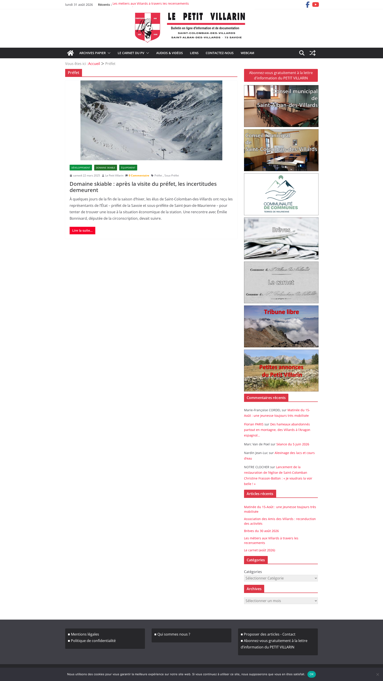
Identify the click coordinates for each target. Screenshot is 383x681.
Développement (80, 167)
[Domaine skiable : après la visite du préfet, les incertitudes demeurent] (151, 120)
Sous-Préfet (171, 175)
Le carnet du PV (131, 53)
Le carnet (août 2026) (259, 550)
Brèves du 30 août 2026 (261, 531)
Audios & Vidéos (169, 53)
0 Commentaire (139, 175)
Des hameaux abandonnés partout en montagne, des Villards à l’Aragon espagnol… (277, 429)
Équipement (128, 167)
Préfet (158, 175)
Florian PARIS (254, 424)
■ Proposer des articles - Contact (268, 634)
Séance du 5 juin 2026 (292, 444)
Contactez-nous (220, 53)
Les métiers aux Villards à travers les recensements (151, 4)
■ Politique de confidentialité (92, 640)
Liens (194, 53)
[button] (108, 53)
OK (312, 674)
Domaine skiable (105, 167)
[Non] (377, 674)
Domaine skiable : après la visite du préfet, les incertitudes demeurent (143, 187)
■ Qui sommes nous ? (172, 634)
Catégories (253, 571)
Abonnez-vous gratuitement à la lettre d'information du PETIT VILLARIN (281, 75)
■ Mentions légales (83, 634)
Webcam (247, 53)
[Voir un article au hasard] (312, 53)
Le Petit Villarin (114, 175)
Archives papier (92, 53)
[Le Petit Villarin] (70, 53)
